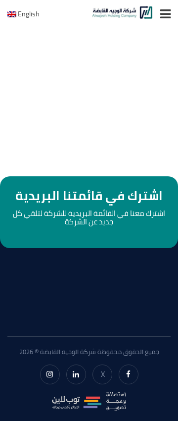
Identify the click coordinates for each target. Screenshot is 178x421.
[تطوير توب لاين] (89, 400)
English (28, 13)
